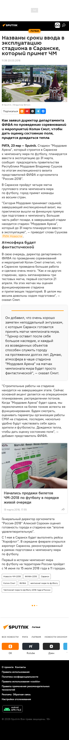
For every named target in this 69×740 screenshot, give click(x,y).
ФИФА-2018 (31, 576)
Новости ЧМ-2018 (12, 576)
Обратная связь (22, 694)
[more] (63, 509)
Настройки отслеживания (16, 699)
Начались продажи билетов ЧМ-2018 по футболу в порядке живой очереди (31, 497)
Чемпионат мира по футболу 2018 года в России (26, 590)
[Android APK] (13, 709)
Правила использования (16, 671)
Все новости (10, 636)
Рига (25, 636)
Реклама (7, 694)
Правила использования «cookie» (21, 681)
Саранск (45, 576)
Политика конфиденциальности (20, 676)
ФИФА (22, 583)
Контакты (20, 667)
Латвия (36, 636)
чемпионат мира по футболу (44, 583)
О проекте (8, 667)
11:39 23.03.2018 (11, 60)
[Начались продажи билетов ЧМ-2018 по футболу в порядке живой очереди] (34, 465)
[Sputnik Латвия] (10, 26)
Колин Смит (9, 583)
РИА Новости (12, 236)
